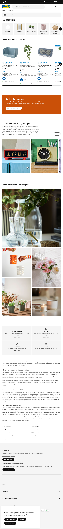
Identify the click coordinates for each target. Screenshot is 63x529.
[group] (26, 152)
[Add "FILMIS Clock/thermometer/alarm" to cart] (39, 78)
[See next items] (60, 28)
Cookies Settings (10, 523)
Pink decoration (35, 426)
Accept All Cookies (10, 519)
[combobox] (28, 7)
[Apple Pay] (42, 510)
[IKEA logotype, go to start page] (6, 6)
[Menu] (59, 6)
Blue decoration (6, 430)
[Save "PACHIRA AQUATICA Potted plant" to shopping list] (56, 78)
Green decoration (6, 433)
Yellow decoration (36, 436)
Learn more (17, 337)
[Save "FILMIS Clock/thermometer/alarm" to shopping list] (42, 78)
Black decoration (6, 426)
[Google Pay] (47, 510)
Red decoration (35, 430)
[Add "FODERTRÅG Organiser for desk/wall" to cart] (4, 78)
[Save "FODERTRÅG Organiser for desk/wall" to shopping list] (7, 78)
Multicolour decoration (8, 436)
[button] (16, 156)
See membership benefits (8, 456)
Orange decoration (7, 439)
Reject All (22, 519)
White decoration (36, 433)
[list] (31, 29)
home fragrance (20, 399)
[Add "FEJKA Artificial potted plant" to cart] (21, 79)
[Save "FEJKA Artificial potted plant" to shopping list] (25, 79)
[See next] (60, 64)
